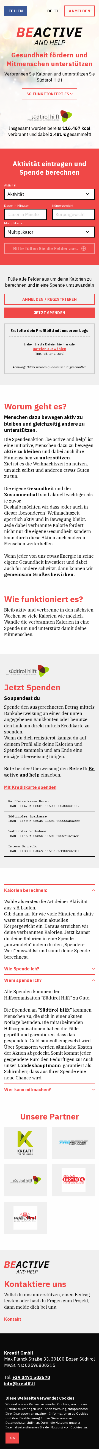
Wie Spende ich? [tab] (21, 968)
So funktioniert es (48, 93)
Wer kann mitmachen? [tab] (27, 1089)
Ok (12, 1438)
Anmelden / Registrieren (49, 299)
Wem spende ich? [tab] (23, 980)
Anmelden (79, 11)
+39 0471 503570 (31, 1377)
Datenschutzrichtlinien (22, 1422)
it (56, 11)
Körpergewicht (62, 205)
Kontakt (12, 1319)
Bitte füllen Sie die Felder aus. (46, 248)
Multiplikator (13, 223)
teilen (16, 11)
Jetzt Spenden (49, 312)
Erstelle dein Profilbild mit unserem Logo (49, 330)
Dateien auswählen (49, 349)
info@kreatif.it (19, 1383)
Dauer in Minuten (16, 205)
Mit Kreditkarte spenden (30, 787)
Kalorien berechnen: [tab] (25, 890)
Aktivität (10, 185)
